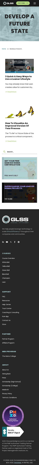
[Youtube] (7, 242)
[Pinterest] (19, 242)
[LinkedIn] (3, 242)
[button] (10, 92)
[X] (11, 242)
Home (4, 49)
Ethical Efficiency (13, 231)
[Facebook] (15, 242)
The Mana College (9, 356)
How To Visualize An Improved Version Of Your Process (17, 126)
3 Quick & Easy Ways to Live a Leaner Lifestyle (18, 78)
